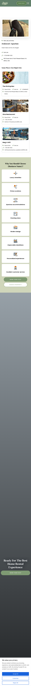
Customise (15, 678)
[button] (15, 279)
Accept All (15, 674)
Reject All (15, 683)
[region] (15, 672)
